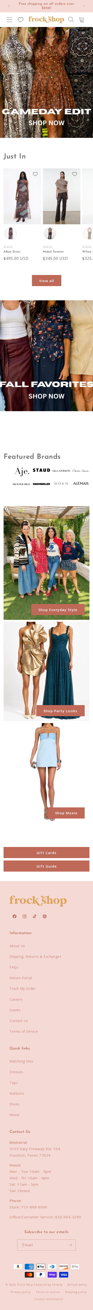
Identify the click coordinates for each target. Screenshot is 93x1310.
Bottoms (17, 1093)
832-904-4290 (68, 1217)
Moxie (15, 1114)
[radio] (10, 233)
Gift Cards (46, 852)
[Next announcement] (84, 6)
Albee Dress (12, 251)
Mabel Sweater (53, 251)
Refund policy (77, 1284)
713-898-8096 (34, 1207)
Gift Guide (46, 866)
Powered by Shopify (48, 1284)
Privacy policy (21, 1292)
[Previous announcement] (9, 6)
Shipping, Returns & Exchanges (35, 956)
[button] (9, 19)
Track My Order (23, 988)
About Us (17, 946)
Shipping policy (76, 1292)
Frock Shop (25, 1284)
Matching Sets (21, 1061)
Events (15, 1010)
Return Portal (21, 978)
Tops (14, 1082)
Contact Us (19, 1020)
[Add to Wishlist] (35, 174)
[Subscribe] (70, 1245)
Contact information (48, 1299)
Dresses (16, 1072)
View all (46, 280)
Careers (16, 999)
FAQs (14, 967)
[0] (20, 19)
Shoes (15, 1104)
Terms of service (48, 1292)
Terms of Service (24, 1031)
